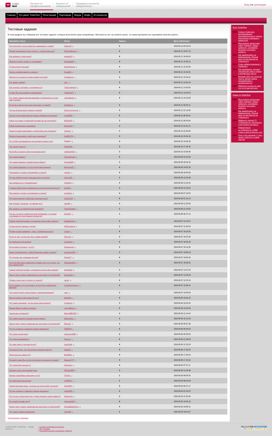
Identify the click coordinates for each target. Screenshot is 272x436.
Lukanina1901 (70, 252)
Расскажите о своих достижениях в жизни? (27, 173)
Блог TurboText (240, 27)
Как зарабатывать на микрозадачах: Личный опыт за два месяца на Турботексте (248, 58)
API (40, 429)
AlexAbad (68, 270)
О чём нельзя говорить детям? (22, 226)
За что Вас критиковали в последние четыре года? (31, 141)
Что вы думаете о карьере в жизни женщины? (29, 329)
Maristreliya (69, 319)
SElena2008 (69, 370)
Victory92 (68, 178)
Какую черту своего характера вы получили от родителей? (34, 275)
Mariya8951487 (70, 313)
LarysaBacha (69, 308)
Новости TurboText (241, 95)
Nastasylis (68, 396)
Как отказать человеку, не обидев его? (25, 87)
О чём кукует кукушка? (19, 67)
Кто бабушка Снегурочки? (20, 242)
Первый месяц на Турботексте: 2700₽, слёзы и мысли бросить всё (250, 130)
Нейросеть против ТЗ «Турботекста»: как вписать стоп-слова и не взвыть (250, 122)
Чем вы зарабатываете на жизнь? (23, 72)
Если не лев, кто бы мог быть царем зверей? (28, 237)
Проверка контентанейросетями (87, 5)
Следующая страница (18, 418)
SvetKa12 (68, 303)
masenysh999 (70, 334)
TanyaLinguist (70, 157)
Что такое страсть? (17, 147)
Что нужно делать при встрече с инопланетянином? (31, 293)
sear (66, 293)
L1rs (66, 82)
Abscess (67, 237)
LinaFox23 (68, 198)
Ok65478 (68, 329)
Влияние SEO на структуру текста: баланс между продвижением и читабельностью (250, 80)
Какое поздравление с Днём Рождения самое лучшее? (32, 252)
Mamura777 (69, 360)
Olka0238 (68, 147)
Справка (46, 429)
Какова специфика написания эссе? (24, 375)
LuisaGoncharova (71, 285)
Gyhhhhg (68, 183)
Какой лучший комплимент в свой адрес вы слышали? (32, 131)
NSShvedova (69, 226)
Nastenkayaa (69, 67)
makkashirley (69, 152)
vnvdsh (67, 173)
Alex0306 (68, 386)
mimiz (66, 280)
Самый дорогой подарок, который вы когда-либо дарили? (33, 221)
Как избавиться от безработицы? (23, 183)
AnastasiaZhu (70, 263)
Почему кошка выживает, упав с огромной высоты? (31, 231)
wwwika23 (68, 56)
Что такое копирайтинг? (19, 339)
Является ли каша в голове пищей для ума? (28, 77)
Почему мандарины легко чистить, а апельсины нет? (32, 51)
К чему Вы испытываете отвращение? (25, 93)
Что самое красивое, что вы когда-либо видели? (30, 167)
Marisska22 (69, 167)
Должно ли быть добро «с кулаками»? (25, 62)
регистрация (260, 5)
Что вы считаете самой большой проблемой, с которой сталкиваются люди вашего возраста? (32, 215)
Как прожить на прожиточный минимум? (26, 209)
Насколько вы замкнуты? (20, 355)
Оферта (68, 431)
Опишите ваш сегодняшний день (23, 370)
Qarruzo (67, 339)
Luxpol (67, 231)
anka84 (67, 204)
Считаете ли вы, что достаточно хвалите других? (30, 350)
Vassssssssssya (71, 110)
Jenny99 (67, 412)
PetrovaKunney (70, 51)
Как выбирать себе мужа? (20, 56)
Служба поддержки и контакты (51, 427)
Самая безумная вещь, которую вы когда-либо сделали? (33, 386)
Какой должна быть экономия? (22, 126)
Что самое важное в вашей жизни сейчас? (27, 162)
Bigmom (67, 324)
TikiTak (67, 375)
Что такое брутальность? (20, 365)
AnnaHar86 (68, 162)
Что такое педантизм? (18, 334)
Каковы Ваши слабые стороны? (22, 308)
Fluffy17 (67, 141)
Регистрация (49, 15)
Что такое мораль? (17, 157)
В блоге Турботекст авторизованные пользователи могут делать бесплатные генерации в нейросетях (250, 36)
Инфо (87, 15)
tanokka (67, 350)
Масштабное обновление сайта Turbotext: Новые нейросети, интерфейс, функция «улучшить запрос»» (249, 47)
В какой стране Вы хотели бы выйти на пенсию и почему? (34, 360)
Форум (77, 15)
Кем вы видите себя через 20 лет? (24, 298)
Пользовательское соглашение (52, 431)
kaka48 (67, 188)
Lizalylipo (68, 193)
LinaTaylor (68, 242)
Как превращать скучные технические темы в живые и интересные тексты (250, 71)
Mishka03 (68, 121)
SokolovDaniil (69, 209)
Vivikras (67, 131)
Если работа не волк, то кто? (21, 247)
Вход (246, 5)
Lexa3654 (68, 116)
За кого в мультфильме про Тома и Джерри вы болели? (33, 116)
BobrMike (68, 355)
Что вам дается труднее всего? (22, 344)
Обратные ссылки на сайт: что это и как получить (249, 87)
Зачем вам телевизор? (19, 313)
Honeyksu (68, 365)
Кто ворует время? (17, 82)
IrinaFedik (68, 344)
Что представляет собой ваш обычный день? (28, 198)
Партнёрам (65, 15)
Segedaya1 (68, 77)
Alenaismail (69, 247)
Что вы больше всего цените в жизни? (25, 110)
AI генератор (100, 15)
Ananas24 (68, 126)
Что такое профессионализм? (22, 412)
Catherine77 (69, 93)
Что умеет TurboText (29, 15)
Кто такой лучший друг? (19, 401)
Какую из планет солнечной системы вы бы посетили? (32, 121)
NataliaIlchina (69, 221)
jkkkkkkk (68, 298)
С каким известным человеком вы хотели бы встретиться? (34, 188)
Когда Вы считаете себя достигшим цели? (27, 152)
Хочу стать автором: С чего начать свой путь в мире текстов (250, 137)
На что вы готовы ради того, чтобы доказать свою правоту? (35, 396)
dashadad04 (69, 62)
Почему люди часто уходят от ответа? (25, 280)
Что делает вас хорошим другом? (23, 257)
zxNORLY (68, 381)
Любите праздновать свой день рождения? (27, 136)
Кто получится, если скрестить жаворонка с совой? (31, 46)
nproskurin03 (69, 401)
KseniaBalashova (71, 407)
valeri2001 (68, 391)
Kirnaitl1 (67, 214)
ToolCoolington (70, 87)
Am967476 (68, 136)
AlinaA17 (68, 257)
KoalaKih (68, 72)
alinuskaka (68, 275)
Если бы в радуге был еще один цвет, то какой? (30, 105)
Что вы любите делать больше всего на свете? (29, 178)
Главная (11, 15)
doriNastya (68, 105)
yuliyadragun (69, 98)
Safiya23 (67, 46)
